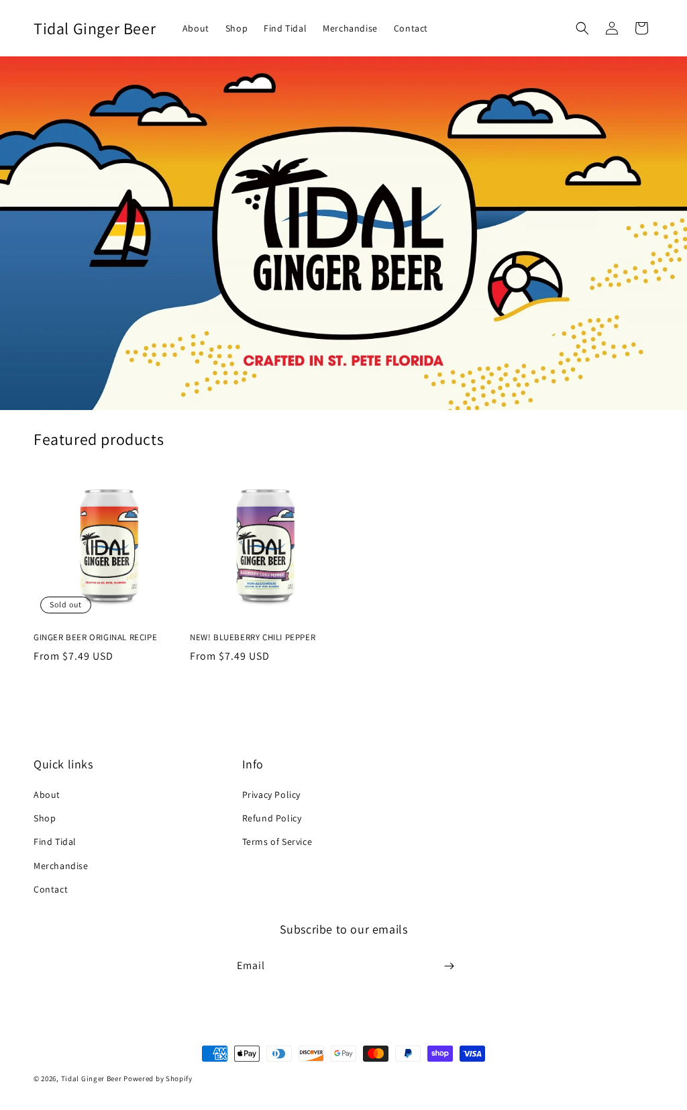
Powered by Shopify (158, 1078)
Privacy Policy (271, 795)
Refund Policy (272, 818)
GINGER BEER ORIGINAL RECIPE (95, 637)
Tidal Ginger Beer (91, 1078)
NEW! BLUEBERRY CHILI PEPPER (252, 637)
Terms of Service (277, 842)
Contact (51, 889)
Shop (45, 818)
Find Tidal (55, 842)
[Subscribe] (449, 966)
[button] (582, 28)
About (47, 795)
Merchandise (61, 866)
